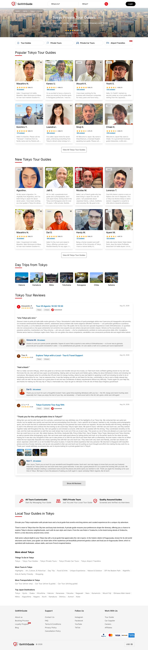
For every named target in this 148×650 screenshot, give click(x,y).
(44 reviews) (37, 389)
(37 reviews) (37, 461)
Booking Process (22, 621)
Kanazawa (60, 593)
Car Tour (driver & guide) (45, 584)
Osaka (32, 593)
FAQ (46, 621)
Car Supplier (110, 621)
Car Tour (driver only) (24, 584)
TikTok (77, 627)
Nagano (36, 597)
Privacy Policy (51, 627)
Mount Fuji (107, 593)
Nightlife (126, 571)
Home (17, 11)
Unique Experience (77, 571)
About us (18, 617)
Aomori (71, 597)
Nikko (17, 597)
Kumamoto (96, 593)
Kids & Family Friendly (24, 574)
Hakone (50, 593)
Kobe (78, 597)
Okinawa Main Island (121, 593)
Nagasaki (79, 593)
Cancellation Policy (53, 631)
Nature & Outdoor (95, 571)
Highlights (19, 571)
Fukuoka (70, 593)
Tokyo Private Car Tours (69, 561)
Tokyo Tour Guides (30, 561)
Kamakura (53, 597)
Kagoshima (26, 597)
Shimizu (62, 597)
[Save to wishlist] (41, 62)
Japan (25, 11)
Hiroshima (41, 593)
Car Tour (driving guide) (68, 584)
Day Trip (51, 571)
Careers (108, 624)
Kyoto (24, 593)
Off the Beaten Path (112, 571)
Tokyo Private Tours (48, 561)
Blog (17, 627)
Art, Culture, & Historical (36, 571)
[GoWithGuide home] (22, 4)
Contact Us (49, 617)
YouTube (78, 624)
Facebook (79, 621)
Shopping (39, 574)
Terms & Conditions (53, 624)
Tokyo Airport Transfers (91, 561)
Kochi (44, 597)
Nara (87, 593)
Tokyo (32, 11)
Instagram (79, 617)
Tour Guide (109, 617)
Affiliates (108, 627)
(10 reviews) (41, 340)
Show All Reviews (74, 483)
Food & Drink (62, 571)
